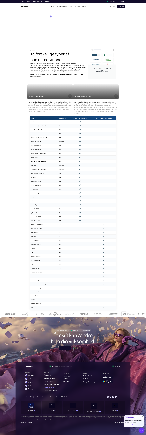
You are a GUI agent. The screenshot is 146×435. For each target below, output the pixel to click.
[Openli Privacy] (34, 410)
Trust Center (37, 396)
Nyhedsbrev (86, 385)
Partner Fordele (48, 381)
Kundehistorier (68, 376)
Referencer (47, 375)
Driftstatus (117, 366)
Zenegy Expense (76, 65)
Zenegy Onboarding (89, 382)
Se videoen (102, 75)
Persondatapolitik (53, 396)
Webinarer (67, 381)
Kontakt (85, 379)
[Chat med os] (141, 430)
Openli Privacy (30, 410)
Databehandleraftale (64, 396)
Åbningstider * (87, 376)
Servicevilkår (45, 396)
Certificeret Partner (50, 378)
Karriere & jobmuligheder (51, 384)
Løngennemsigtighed (50, 390)
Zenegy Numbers (63, 69)
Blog (65, 379)
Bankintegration (49, 387)
